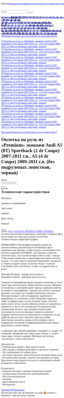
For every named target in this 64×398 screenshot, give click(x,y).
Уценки (21, 3)
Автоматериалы (33, 17)
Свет (34, 28)
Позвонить (19, 390)
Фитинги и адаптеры (29, 33)
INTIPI (21, 17)
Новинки (12, 3)
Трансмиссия (35, 30)
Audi (52, 36)
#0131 (4, 180)
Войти (4, 3)
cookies (50, 392)
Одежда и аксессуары (18, 25)
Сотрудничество (50, 3)
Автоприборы (48, 17)
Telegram (5, 390)
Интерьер (39, 22)
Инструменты (27, 22)
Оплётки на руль (19, 36)
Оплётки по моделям (39, 36)
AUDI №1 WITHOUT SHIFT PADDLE (34, 231)
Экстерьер (52, 33)
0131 (10, 231)
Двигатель (14, 22)
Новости (29, 3)
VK (12, 390)
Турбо (45, 30)
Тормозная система (19, 30)
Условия (38, 3)
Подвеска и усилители (20, 28)
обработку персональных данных (18, 395)
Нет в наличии (8, 183)
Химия (43, 33)
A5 (55, 36)
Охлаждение (35, 25)
